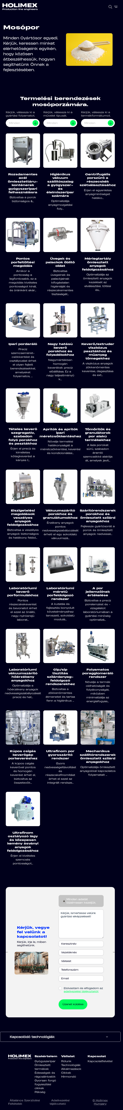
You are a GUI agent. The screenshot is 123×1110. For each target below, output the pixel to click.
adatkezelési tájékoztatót (81, 991)
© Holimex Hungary (100, 1102)
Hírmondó (68, 1076)
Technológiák (71, 1065)
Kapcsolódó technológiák (32, 1037)
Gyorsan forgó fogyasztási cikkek (45, 1084)
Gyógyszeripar (45, 1061)
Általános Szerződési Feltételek (24, 1102)
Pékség (40, 1092)
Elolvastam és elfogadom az (83, 990)
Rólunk (66, 1061)
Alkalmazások (71, 1069)
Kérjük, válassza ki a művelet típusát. (57, 114)
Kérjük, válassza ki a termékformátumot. (96, 114)
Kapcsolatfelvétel (100, 1061)
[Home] (20, 6)
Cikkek (66, 1072)
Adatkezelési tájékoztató (60, 1102)
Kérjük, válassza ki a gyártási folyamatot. (20, 114)
